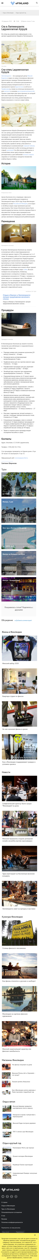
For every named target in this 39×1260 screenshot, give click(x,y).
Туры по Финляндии (8, 1209)
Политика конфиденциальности (12, 1222)
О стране (4, 1202)
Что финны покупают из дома (22, 1065)
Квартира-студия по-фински (12, 696)
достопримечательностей (26, 91)
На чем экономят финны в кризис (15, 729)
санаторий (10, 150)
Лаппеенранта (6, 76)
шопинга (7, 91)
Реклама (4, 1219)
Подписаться (20, 1232)
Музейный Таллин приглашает (23, 1165)
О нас (3, 1216)
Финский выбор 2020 (10, 663)
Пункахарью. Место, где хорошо (23, 1148)
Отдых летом (9, 1101)
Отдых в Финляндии (8, 1206)
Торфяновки (5, 89)
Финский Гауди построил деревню (24, 1123)
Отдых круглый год (12, 1143)
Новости (6, 772)
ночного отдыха (28, 154)
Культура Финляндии (12, 916)
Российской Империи (20, 204)
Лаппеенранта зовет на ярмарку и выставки (18, 909)
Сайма (25, 269)
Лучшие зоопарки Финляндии (23, 1156)
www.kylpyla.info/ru (21, 458)
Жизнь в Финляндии (12, 632)
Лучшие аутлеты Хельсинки (21, 1082)
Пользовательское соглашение (11, 1212)
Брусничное (19, 87)
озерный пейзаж (29, 146)
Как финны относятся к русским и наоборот (19, 981)
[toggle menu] (2, 3)
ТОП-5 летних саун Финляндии (23, 1132)
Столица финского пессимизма (14, 948)
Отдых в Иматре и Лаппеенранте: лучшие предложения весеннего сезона (16, 297)
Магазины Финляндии (13, 1060)
